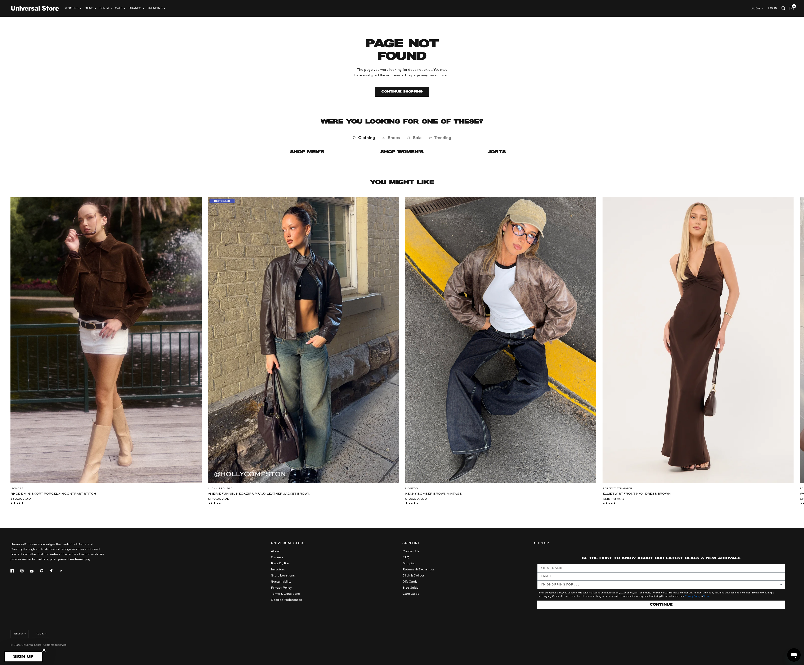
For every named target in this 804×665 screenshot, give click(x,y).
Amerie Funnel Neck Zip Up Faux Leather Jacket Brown (259, 493)
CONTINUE (661, 604)
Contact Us (410, 551)
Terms (706, 596)
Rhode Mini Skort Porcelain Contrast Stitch (53, 493)
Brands (135, 8)
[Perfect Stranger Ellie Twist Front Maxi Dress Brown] (698, 340)
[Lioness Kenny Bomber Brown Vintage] (500, 340)
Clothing (366, 138)
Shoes (394, 138)
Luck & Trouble (220, 488)
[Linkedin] (64, 570)
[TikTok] (54, 570)
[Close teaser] (44, 650)
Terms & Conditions (285, 593)
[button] (23, 656)
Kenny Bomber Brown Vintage (433, 493)
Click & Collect (413, 575)
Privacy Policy (281, 587)
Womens (71, 8)
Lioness (16, 488)
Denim (104, 8)
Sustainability (281, 581)
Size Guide (410, 587)
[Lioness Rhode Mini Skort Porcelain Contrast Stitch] (106, 340)
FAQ (405, 557)
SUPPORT (411, 543)
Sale (118, 8)
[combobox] (660, 585)
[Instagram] (25, 570)
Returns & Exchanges (418, 569)
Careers (277, 557)
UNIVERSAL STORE (288, 543)
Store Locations (283, 575)
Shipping (409, 563)
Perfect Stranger (618, 489)
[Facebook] (15, 570)
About (275, 551)
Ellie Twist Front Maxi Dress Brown (637, 493)
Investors (278, 569)
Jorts (497, 152)
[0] (790, 8)
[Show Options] (781, 585)
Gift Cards (409, 581)
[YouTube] (34, 571)
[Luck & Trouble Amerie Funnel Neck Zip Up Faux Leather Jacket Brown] (303, 340)
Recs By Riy (280, 563)
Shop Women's (402, 152)
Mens (89, 8)
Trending (154, 8)
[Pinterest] (44, 570)
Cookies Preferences (286, 599)
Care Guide (410, 593)
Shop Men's (307, 152)
